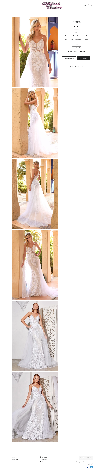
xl (82, 35)
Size (76, 32)
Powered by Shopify (88, 464)
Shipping (14, 457)
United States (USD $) (85, 458)
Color (76, 44)
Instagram (44, 459)
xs (66, 35)
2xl (86, 35)
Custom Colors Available (76, 51)
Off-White (76, 47)
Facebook (44, 457)
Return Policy (15, 459)
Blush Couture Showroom (86, 462)
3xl (66, 39)
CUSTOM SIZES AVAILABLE (79, 39)
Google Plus (45, 462)
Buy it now (83, 58)
